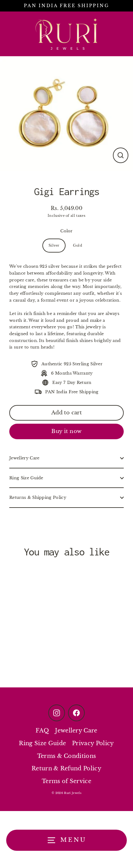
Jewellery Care (24, 458)
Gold (77, 245)
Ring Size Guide (26, 478)
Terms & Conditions (66, 756)
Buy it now (66, 431)
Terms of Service (66, 781)
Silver (54, 245)
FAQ (42, 730)
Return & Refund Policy (66, 768)
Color (66, 231)
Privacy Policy (93, 743)
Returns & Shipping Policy (37, 497)
